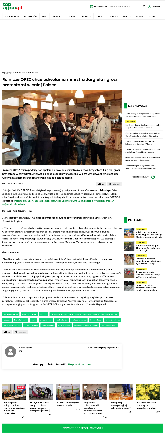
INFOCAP (140, 16)
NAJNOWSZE (137, 106)
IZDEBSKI (7, 320)
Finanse (99, 16)
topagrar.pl (7, 72)
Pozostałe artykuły (140, 177)
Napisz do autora (79, 364)
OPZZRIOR (43, 314)
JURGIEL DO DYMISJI (31, 325)
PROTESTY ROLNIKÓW (11, 314)
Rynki (44, 16)
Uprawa (56, 16)
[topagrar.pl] (12, 6)
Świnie (126, 16)
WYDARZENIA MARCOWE (12, 325)
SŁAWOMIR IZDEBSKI (29, 314)
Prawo (85, 16)
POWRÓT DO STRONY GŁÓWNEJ (82, 428)
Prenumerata (12, 16)
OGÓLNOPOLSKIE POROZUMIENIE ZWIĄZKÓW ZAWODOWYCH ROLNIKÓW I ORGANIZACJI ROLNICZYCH (84, 314)
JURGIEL (33, 320)
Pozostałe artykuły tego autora (103, 347)
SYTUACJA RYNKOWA (113, 320)
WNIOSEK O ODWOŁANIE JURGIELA (86, 325)
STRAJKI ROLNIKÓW (64, 325)
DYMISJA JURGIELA (48, 325)
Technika (71, 16)
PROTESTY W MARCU (79, 320)
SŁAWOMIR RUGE (46, 320)
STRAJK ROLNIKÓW (61, 320)
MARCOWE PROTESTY (109, 325)
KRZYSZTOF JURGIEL (20, 320)
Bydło (113, 16)
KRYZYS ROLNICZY (96, 320)
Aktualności (30, 16)
